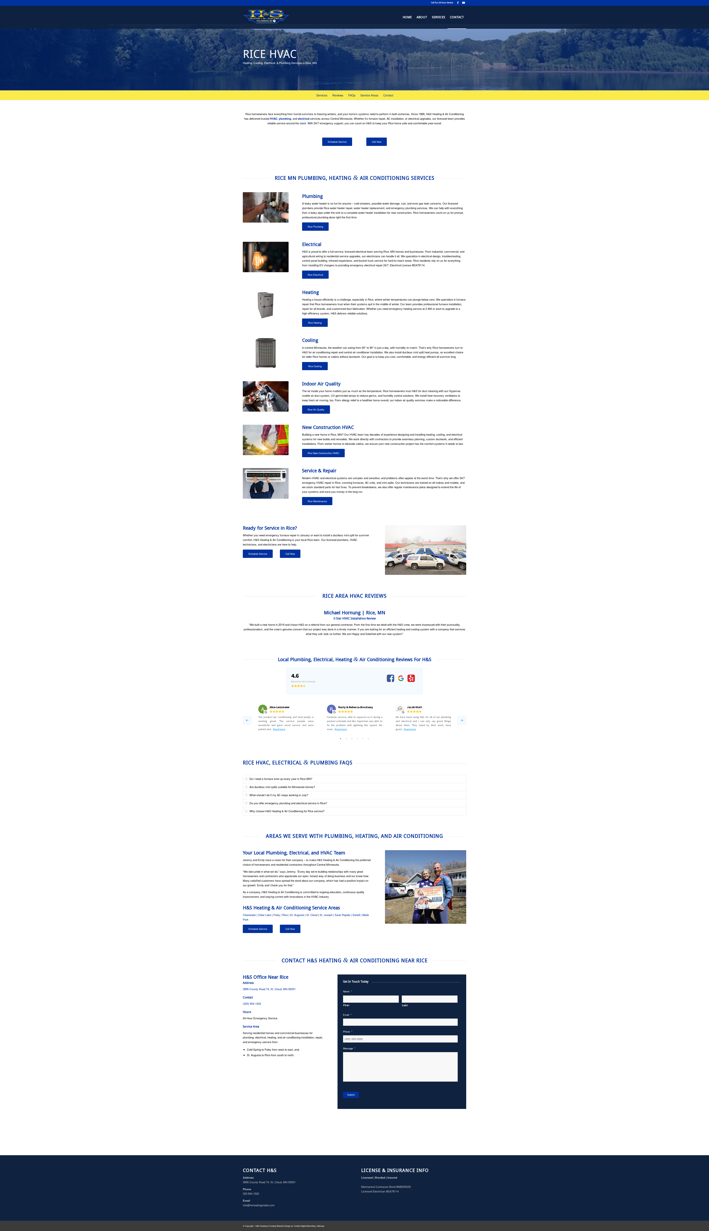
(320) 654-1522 (252, 1003)
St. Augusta (297, 915)
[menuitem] (407, 17)
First (346, 1005)
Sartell (356, 915)
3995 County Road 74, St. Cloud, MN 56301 (269, 989)
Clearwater (249, 915)
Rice (285, 915)
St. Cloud (311, 915)
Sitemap (320, 1225)
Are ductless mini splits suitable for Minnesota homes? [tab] (282, 787)
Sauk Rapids (342, 915)
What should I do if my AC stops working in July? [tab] (278, 795)
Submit (351, 1094)
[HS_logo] (266, 17)
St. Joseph (326, 915)
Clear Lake (264, 915)
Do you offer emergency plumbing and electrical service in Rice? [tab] (288, 803)
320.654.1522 (251, 1193)
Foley (276, 915)
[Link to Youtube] (463, 3)
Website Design (283, 1225)
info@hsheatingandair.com (259, 1205)
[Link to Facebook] (457, 3)
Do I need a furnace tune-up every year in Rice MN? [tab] (280, 779)
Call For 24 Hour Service (442, 2)
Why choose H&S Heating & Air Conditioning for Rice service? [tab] (286, 811)
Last (405, 1005)
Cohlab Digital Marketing (304, 1225)
